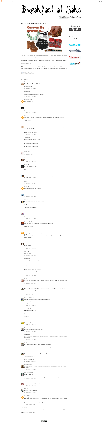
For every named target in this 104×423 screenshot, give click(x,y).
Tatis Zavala (26, 231)
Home (44, 409)
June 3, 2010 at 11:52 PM (30, 239)
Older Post (65, 409)
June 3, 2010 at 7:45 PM (30, 218)
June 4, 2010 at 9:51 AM (30, 248)
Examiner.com (51, 66)
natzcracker (26, 303)
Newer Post (23, 409)
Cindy (25, 388)
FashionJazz (26, 157)
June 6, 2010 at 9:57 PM (30, 369)
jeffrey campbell (39, 74)
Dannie (25, 186)
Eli (25, 278)
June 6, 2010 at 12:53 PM (30, 361)
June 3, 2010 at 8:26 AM (30, 161)
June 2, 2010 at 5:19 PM (30, 103)
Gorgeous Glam (27, 99)
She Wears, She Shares (28, 327)
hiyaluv (25, 164)
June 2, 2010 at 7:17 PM (30, 134)
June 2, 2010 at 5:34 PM (30, 112)
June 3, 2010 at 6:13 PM (30, 209)
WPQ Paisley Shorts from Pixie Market (38, 57)
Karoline (26, 151)
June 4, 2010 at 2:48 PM (30, 255)
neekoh (25, 181)
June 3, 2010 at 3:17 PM (30, 196)
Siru (25, 212)
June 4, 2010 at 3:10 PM (30, 261)
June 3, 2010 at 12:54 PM (30, 183)
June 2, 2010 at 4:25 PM (30, 88)
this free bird (26, 193)
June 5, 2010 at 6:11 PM (30, 339)
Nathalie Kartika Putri (28, 297)
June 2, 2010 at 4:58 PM (30, 96)
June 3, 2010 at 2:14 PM (30, 190)
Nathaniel (26, 81)
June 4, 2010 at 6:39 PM (30, 275)
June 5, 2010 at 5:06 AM (30, 305)
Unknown (26, 395)
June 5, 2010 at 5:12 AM (30, 317)
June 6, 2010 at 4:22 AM (30, 348)
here (49, 68)
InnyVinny (26, 106)
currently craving (29, 74)
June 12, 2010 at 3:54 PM (30, 392)
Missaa (25, 251)
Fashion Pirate (27, 351)
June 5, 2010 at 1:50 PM (30, 331)
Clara (25, 320)
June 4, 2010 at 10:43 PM (30, 283)
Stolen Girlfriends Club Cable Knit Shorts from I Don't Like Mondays (38, 55)
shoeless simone (27, 286)
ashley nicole (26, 308)
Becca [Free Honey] (28, 221)
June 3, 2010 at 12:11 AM (30, 148)
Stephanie (26, 125)
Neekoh (25, 174)
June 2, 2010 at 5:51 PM (30, 122)
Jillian (25, 199)
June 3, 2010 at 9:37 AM (30, 171)
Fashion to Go (27, 364)
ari (25, 342)
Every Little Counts (27, 372)
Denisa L (26, 242)
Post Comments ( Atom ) (31, 412)
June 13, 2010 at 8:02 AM (30, 404)
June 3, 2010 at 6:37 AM (30, 154)
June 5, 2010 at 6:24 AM (30, 324)
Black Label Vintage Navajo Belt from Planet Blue (53, 57)
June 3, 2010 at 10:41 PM (30, 228)
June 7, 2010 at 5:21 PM (30, 378)
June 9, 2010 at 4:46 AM (30, 385)
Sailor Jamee (26, 381)
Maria (25, 115)
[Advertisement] (75, 105)
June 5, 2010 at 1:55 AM (30, 294)
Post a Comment (24, 407)
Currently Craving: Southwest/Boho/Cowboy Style (34, 23)
